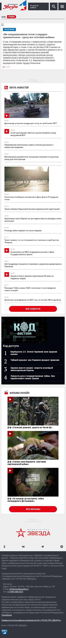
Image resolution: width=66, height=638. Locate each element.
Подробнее (7, 615)
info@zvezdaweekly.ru (19, 589)
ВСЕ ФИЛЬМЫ (33, 509)
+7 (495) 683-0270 (15, 592)
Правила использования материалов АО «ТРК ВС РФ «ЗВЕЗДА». (31, 620)
